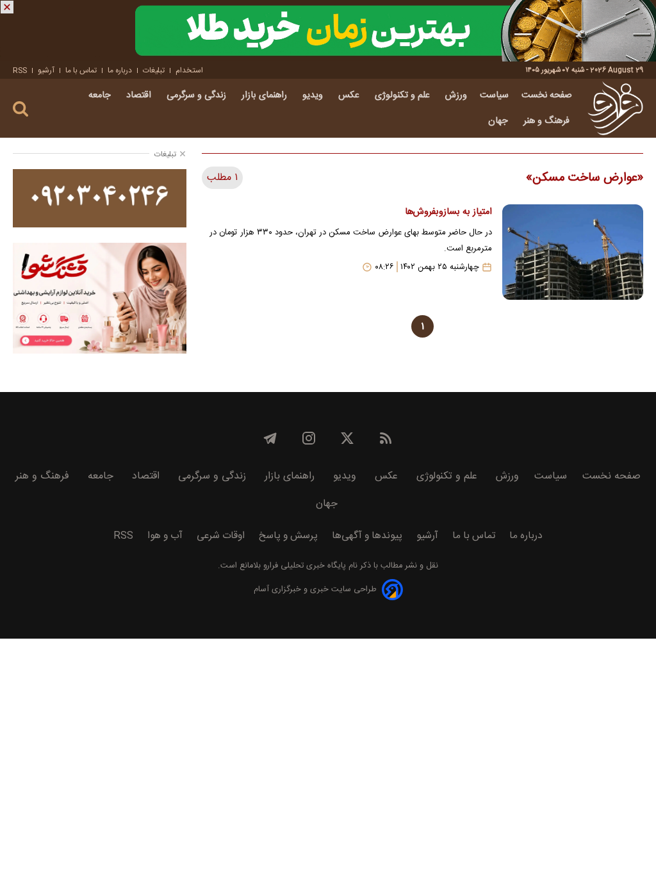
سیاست (494, 95)
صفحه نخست (546, 95)
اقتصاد (140, 95)
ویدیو (313, 95)
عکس (350, 95)
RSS (20, 70)
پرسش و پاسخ (288, 536)
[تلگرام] (270, 438)
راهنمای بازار (266, 95)
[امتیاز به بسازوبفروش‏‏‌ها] (572, 251)
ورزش (456, 95)
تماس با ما (81, 70)
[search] (20, 109)
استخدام (189, 70)
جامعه (100, 95)
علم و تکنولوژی (403, 95)
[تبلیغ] (328, 30)
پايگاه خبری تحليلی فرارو (303, 566)
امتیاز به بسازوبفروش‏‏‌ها (448, 212)
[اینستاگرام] (308, 438)
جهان (499, 121)
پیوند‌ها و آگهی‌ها (367, 536)
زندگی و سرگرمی (198, 95)
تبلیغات (154, 70)
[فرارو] (615, 108)
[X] (347, 438)
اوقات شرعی (221, 536)
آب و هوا (165, 536)
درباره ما (120, 70)
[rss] (385, 438)
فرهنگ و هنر (547, 121)
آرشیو (46, 70)
